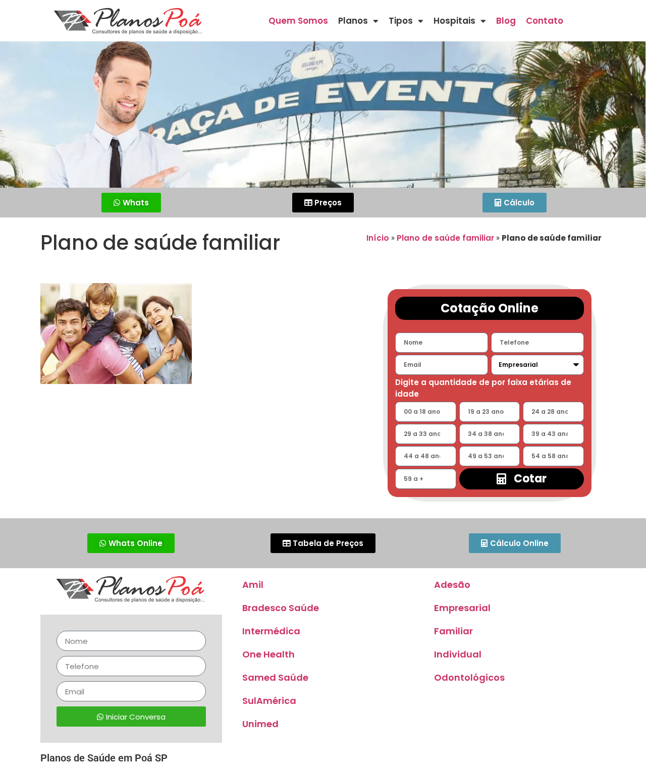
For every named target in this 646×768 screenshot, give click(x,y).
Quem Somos (298, 21)
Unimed (260, 724)
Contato (544, 21)
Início (377, 238)
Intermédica (271, 631)
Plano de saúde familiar (445, 238)
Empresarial (462, 607)
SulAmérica (269, 700)
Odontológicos (469, 677)
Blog (506, 21)
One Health (268, 654)
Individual (457, 654)
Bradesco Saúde (280, 607)
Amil (252, 584)
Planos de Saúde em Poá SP (104, 758)
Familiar (453, 631)
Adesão (452, 584)
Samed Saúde (275, 677)
